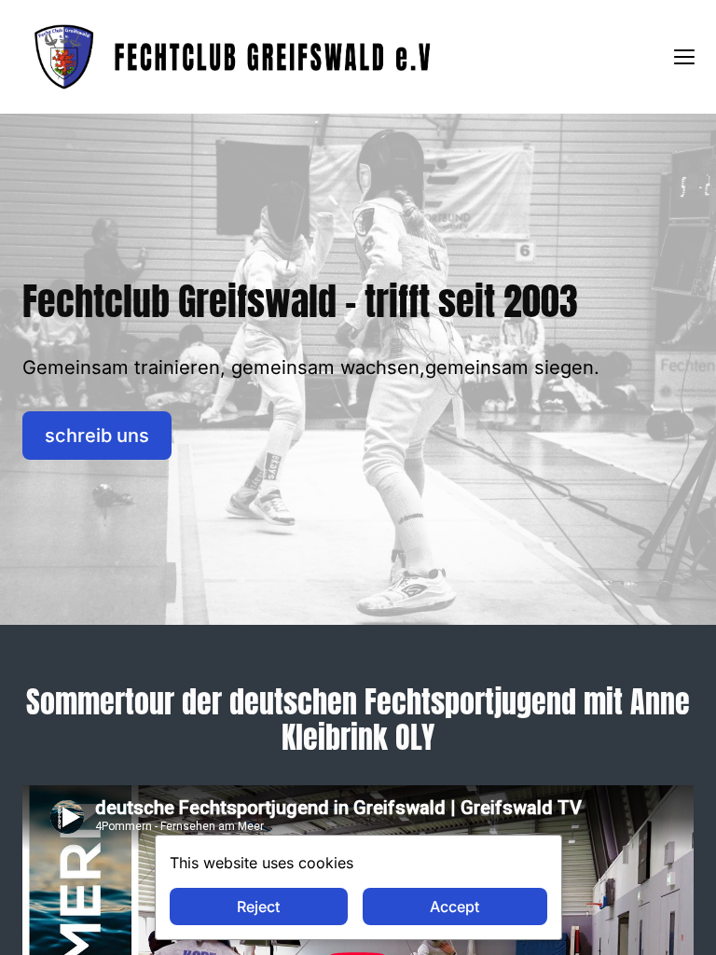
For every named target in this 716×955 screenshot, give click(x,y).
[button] (684, 57)
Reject (258, 906)
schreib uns (97, 435)
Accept (454, 906)
